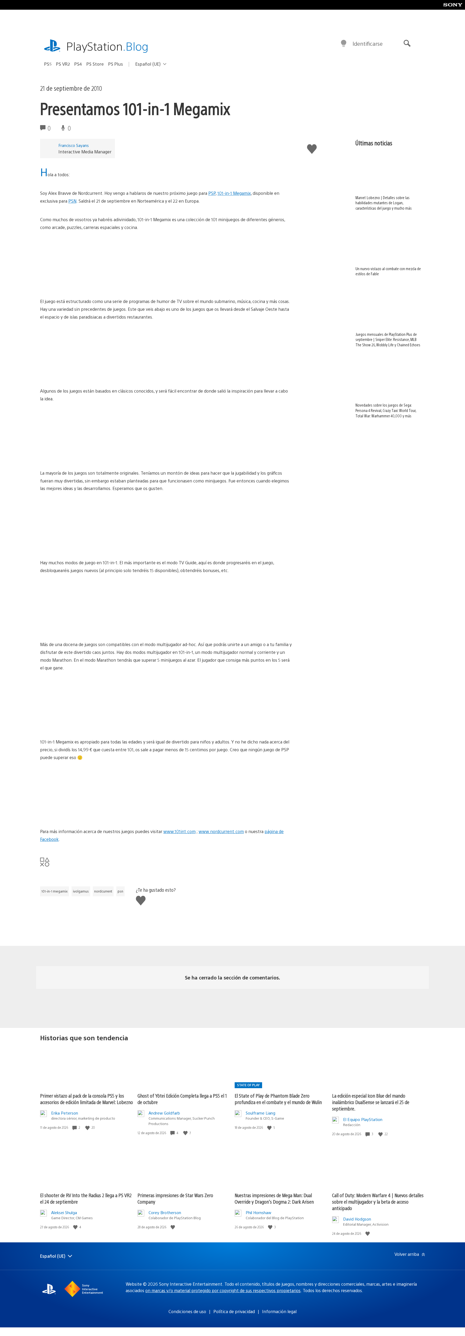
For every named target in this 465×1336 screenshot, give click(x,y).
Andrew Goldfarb (164, 1112)
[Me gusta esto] (88, 1127)
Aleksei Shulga (64, 1212)
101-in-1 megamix (54, 891)
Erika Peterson (64, 1112)
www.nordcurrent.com (221, 831)
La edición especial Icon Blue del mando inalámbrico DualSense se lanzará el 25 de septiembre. (370, 1102)
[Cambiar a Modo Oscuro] (343, 43)
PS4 (78, 64)
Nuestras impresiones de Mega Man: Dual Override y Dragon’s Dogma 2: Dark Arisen (274, 1198)
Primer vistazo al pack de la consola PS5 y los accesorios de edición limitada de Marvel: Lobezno (86, 1098)
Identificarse (368, 43)
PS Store (95, 64)
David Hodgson (357, 1218)
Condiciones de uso (187, 1311)
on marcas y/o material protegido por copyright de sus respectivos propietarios (223, 1290)
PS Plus (115, 64)
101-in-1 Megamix (234, 193)
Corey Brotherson (165, 1212)
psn (120, 891)
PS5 (48, 64)
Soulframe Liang (260, 1112)
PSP (212, 193)
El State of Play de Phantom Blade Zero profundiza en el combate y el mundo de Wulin (278, 1098)
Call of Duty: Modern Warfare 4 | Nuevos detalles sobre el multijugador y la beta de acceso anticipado (378, 1201)
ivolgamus (81, 891)
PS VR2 (63, 64)
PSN (72, 201)
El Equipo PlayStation (362, 1119)
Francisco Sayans (73, 145)
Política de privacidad (234, 1311)
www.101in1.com (179, 831)
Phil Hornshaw (258, 1212)
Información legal (279, 1311)
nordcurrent (103, 891)
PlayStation (107, 45)
